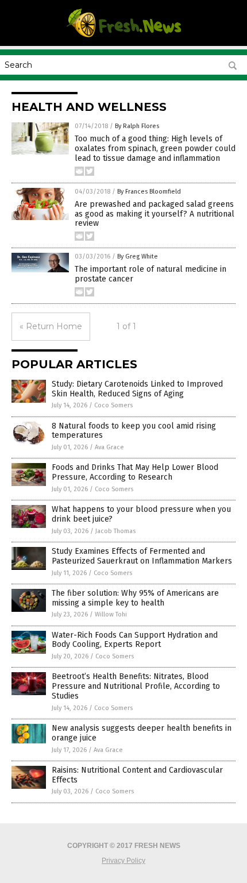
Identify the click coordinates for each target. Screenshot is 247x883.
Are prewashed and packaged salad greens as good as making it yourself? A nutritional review (154, 214)
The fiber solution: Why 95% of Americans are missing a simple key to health (135, 598)
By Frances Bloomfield (149, 191)
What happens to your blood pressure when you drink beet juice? (141, 514)
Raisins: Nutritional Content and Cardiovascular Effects (137, 775)
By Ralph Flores (137, 126)
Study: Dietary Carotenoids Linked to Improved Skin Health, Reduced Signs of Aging (137, 389)
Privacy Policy (123, 861)
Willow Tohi (111, 614)
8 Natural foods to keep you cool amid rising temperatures (134, 431)
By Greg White (137, 256)
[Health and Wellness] (123, 37)
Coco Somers (113, 405)
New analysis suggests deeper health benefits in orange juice (141, 733)
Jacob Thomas (115, 531)
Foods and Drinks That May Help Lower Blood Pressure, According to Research (135, 472)
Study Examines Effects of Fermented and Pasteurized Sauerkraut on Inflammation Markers (142, 556)
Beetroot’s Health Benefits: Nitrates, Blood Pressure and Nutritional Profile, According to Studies (136, 686)
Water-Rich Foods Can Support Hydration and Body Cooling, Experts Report (135, 640)
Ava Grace (109, 447)
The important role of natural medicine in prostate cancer (150, 274)
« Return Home (51, 326)
